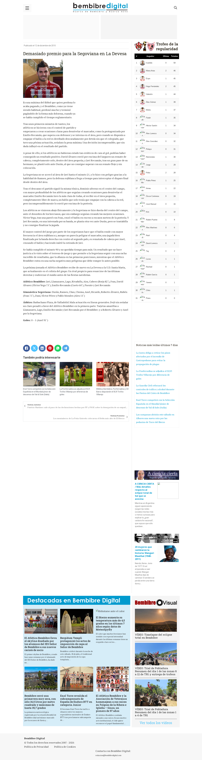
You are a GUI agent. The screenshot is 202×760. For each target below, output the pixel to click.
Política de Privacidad (36, 746)
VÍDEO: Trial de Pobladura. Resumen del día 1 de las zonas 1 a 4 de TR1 (155, 712)
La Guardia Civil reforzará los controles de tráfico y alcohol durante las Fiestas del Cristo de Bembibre (155, 389)
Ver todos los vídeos (156, 722)
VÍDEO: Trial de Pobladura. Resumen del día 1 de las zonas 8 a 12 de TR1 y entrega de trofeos (156, 671)
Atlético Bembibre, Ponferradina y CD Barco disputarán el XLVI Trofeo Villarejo (112, 391)
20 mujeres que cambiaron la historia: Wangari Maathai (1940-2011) (144, 553)
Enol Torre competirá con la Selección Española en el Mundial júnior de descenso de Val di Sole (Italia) (39, 391)
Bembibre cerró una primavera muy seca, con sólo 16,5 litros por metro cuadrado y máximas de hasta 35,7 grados (40, 701)
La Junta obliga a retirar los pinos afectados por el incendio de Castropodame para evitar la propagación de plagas (153, 358)
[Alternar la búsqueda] (175, 7)
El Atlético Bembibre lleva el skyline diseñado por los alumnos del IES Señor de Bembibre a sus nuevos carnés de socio (40, 644)
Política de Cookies (65, 746)
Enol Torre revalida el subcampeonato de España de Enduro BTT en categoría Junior (76, 700)
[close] (27, 8)
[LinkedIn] (42, 348)
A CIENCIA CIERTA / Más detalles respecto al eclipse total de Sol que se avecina (144, 491)
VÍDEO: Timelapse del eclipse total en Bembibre (153, 636)
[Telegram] (65, 348)
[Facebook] (26, 348)
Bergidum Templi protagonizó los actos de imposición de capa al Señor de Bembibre (75, 642)
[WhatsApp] (57, 348)
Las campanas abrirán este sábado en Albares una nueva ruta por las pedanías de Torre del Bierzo (155, 418)
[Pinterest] (50, 348)
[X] (34, 348)
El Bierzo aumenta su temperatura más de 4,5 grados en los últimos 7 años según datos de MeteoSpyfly (110, 623)
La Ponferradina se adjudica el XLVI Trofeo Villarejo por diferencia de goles (75, 391)
